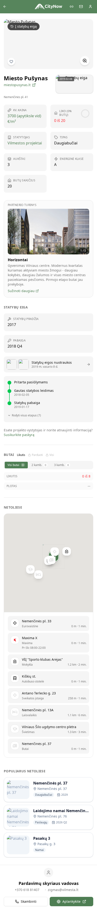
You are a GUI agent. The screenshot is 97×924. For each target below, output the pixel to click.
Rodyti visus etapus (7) (26, 415)
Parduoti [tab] (37, 455)
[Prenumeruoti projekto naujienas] (11, 61)
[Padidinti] (84, 60)
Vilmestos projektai (25, 143)
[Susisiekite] (81, 6)
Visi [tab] (51, 455)
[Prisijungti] (90, 6)
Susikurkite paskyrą (19, 435)
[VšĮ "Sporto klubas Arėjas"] (66, 551)
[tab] (16, 465)
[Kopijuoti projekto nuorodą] (71, 6)
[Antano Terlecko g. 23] (54, 551)
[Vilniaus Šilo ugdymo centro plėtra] (30, 569)
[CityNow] (48, 6)
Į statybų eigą (26, 26)
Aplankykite (71, 901)
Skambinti (28, 901)
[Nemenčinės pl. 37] (51, 560)
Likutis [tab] (21, 455)
